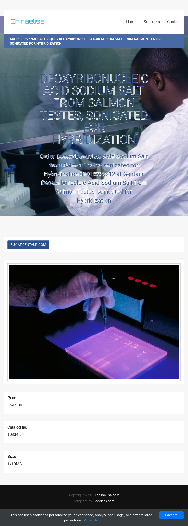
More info (90, 520)
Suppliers (152, 21)
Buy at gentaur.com (28, 245)
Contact (174, 21)
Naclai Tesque (43, 39)
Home (131, 21)
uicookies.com (103, 501)
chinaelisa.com (108, 495)
